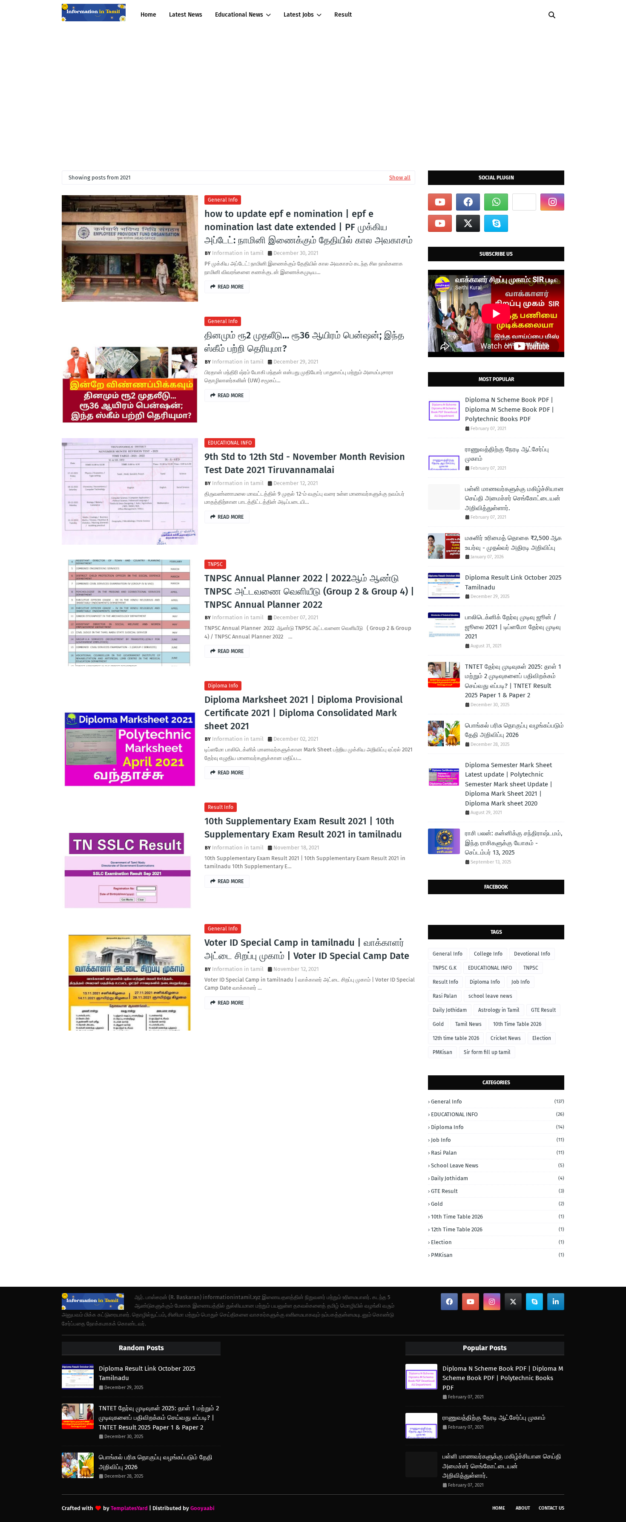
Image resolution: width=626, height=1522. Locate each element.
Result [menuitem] (343, 14)
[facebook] (468, 202)
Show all (400, 177)
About (523, 1508)
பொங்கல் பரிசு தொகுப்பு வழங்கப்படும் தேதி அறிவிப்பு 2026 (514, 730)
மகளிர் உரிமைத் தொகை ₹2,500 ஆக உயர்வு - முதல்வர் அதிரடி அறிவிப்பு (513, 543)
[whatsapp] (496, 202)
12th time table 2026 (456, 1038)
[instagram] (552, 202)
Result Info (220, 807)
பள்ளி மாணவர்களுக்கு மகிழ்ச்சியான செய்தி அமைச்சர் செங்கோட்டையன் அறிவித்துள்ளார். (514, 498)
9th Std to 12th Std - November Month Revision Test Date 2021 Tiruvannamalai (304, 463)
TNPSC (215, 564)
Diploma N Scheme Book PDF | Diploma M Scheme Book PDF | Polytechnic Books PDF (509, 409)
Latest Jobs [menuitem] (299, 14)
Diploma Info (223, 686)
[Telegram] (524, 202)
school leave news (490, 996)
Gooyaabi (202, 1508)
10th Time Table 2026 (517, 1024)
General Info (223, 200)
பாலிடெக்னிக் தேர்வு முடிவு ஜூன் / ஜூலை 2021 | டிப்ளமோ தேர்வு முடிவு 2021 (513, 626)
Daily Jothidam (450, 1010)
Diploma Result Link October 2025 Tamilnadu (513, 582)
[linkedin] (555, 1301)
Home (498, 1508)
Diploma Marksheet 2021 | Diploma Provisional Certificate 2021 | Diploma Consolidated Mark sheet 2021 (303, 713)
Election (541, 1038)
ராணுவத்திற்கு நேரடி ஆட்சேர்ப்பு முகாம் (507, 454)
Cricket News (506, 1038)
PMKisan (442, 1052)
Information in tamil (238, 253)
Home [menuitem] (148, 14)
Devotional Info (532, 954)
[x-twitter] (468, 223)
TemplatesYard (129, 1508)
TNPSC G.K (445, 968)
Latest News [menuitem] (185, 14)
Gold (438, 1024)
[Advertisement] (313, 93)
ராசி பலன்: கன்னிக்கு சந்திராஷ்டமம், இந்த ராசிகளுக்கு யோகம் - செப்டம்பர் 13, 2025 (514, 842)
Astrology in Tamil (499, 1010)
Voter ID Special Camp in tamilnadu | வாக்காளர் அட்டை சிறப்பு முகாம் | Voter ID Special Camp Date (306, 949)
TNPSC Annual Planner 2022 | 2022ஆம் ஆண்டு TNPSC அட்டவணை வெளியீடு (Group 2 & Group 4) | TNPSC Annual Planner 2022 (309, 591)
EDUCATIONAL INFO (230, 443)
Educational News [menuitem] (239, 14)
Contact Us (551, 1508)
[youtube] (440, 202)
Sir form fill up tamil (487, 1052)
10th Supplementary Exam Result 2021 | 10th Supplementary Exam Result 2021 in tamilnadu (303, 827)
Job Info (520, 982)
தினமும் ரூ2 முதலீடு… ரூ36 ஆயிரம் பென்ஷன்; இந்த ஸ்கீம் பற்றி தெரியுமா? (304, 341)
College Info (488, 954)
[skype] (496, 223)
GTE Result (543, 1010)
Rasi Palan (445, 996)
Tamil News (468, 1024)
